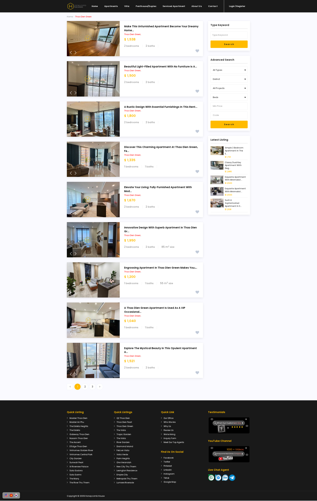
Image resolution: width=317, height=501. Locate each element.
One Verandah (124, 462)
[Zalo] (225, 477)
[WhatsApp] (211, 477)
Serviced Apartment (174, 6)
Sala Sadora (76, 470)
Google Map (170, 482)
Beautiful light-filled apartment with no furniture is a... (160, 66)
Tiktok (166, 478)
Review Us (169, 430)
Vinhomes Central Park (81, 454)
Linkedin (168, 469)
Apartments (111, 6)
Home (95, 6)
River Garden (123, 442)
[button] (6, 495)
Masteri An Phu (77, 422)
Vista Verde (122, 454)
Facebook (169, 457)
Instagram (169, 473)
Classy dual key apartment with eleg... (233, 165)
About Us (197, 6)
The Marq (74, 478)
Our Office (168, 418)
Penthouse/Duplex (146, 6)
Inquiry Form (170, 438)
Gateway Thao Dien (79, 434)
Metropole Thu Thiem (127, 478)
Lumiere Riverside (125, 482)
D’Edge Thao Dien (78, 446)
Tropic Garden (124, 434)
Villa (126, 6)
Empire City (122, 474)
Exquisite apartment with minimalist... (235, 178)
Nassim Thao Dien (79, 438)
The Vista (121, 430)
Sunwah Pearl (76, 462)
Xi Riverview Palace (79, 466)
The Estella (75, 430)
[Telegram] (232, 477)
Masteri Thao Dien (78, 418)
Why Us (167, 426)
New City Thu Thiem (126, 466)
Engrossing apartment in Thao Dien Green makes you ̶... (160, 267)
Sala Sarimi (75, 474)
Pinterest (168, 465)
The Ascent (75, 442)
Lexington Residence (127, 470)
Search (229, 44)
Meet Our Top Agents (174, 442)
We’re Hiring (169, 434)
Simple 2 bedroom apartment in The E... (234, 150)
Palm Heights (123, 458)
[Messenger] (218, 477)
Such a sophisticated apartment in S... (233, 203)
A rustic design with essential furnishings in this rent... (160, 107)
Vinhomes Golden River (81, 450)
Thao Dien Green (132, 34)
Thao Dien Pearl (124, 422)
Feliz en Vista (123, 450)
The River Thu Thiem (79, 482)
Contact (213, 6)
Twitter (167, 461)
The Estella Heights (79, 426)
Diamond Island (125, 446)
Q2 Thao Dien (123, 418)
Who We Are (170, 422)
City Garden (76, 458)
